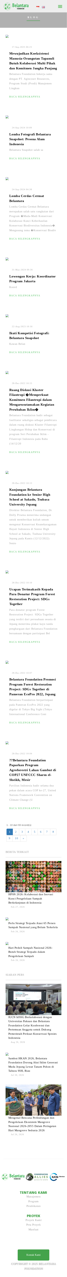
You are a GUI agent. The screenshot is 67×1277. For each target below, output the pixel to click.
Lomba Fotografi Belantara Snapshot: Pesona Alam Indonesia (30, 139)
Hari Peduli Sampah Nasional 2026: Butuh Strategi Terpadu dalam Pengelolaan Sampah (30, 952)
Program (33, 1201)
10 (16, 838)
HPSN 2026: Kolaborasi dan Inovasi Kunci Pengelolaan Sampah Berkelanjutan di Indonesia (30, 898)
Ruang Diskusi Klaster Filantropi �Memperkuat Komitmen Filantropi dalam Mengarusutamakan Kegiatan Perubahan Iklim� (31, 399)
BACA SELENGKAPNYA (25, 96)
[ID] (37, 6)
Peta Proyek (33, 1224)
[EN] (43, 6)
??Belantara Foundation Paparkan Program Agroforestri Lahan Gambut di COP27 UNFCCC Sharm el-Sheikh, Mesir (32, 770)
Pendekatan (33, 1205)
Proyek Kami (33, 1220)
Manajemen (33, 1196)
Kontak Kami (33, 1255)
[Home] (16, 5)
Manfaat (33, 1229)
